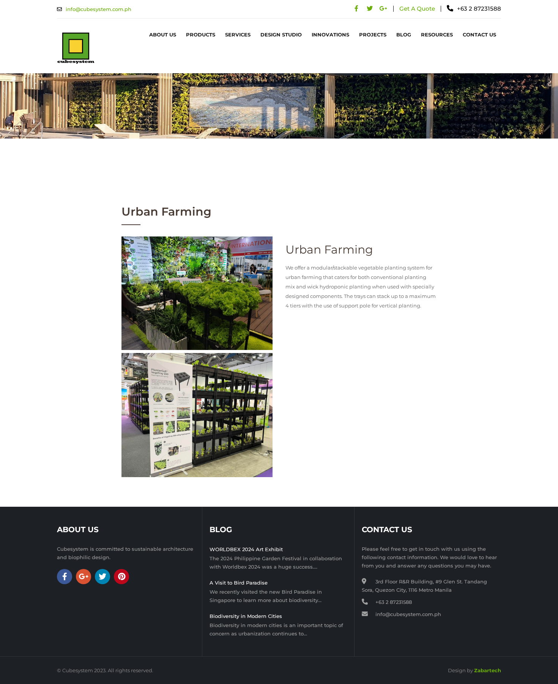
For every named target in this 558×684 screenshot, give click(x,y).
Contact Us (479, 35)
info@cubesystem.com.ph (98, 9)
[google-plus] (382, 8)
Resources (437, 35)
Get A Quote (417, 8)
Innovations (330, 35)
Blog (403, 35)
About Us (162, 35)
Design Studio (281, 35)
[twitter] (369, 8)
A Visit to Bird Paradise (239, 583)
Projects (372, 35)
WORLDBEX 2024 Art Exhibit (246, 549)
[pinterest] (121, 576)
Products (200, 35)
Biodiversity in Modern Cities (246, 616)
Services (238, 35)
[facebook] (356, 8)
